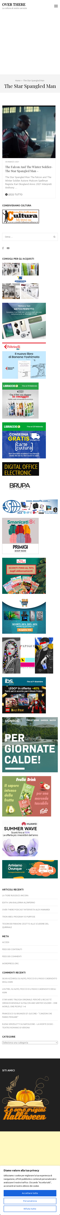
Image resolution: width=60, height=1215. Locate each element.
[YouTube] (8, 248)
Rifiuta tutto (30, 1209)
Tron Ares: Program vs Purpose (18, 917)
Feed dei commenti (12, 956)
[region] (30, 1190)
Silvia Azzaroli (10, 978)
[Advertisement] (30, 43)
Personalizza (30, 1201)
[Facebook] (3, 248)
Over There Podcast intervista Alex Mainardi (26, 909)
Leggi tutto (15, 194)
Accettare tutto (30, 1193)
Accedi (5, 942)
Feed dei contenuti (12, 949)
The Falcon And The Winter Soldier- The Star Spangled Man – (28, 169)
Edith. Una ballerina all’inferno (18, 902)
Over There (13, 4)
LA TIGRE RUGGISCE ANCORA (15, 895)
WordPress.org (10, 963)
